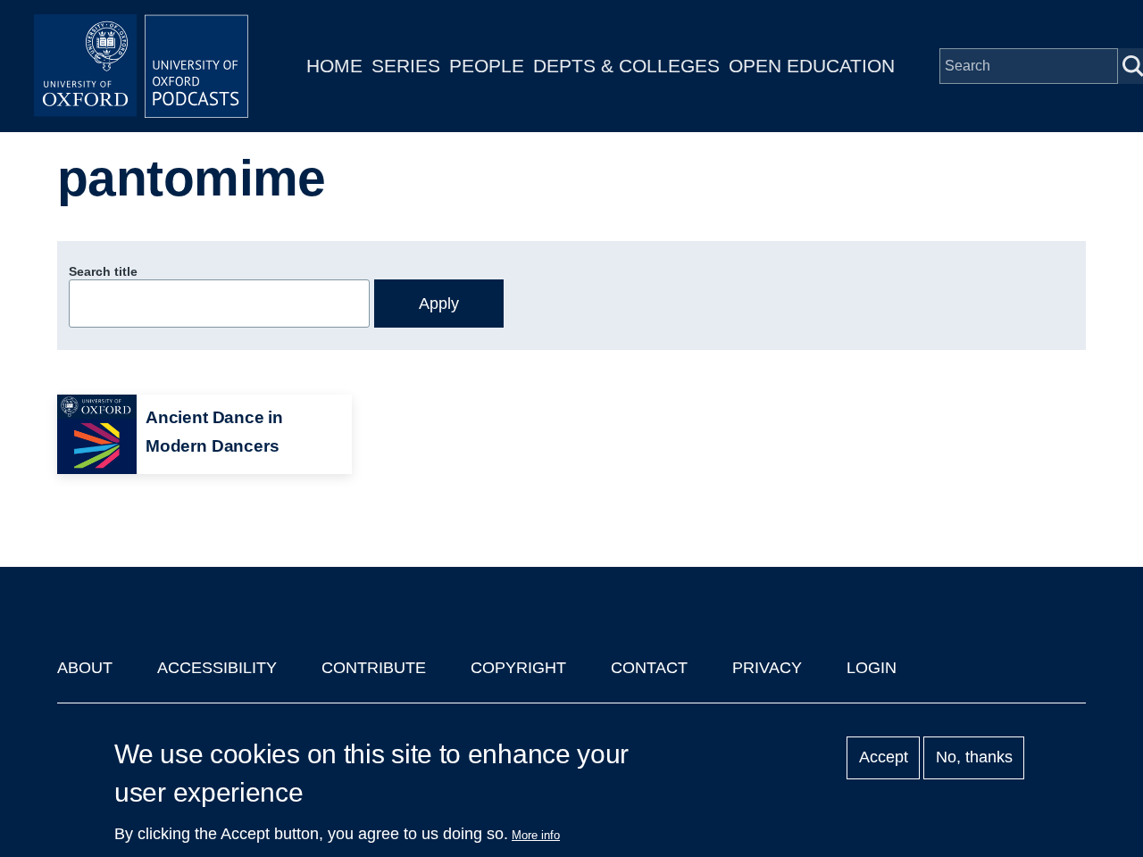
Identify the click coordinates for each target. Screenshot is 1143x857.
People (486, 65)
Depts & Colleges (626, 65)
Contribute (373, 668)
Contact (649, 668)
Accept (883, 758)
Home (334, 65)
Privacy (767, 668)
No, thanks (974, 758)
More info (536, 835)
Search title (103, 271)
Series (405, 65)
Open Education (812, 65)
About (85, 668)
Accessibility (217, 668)
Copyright (518, 668)
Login (872, 668)
